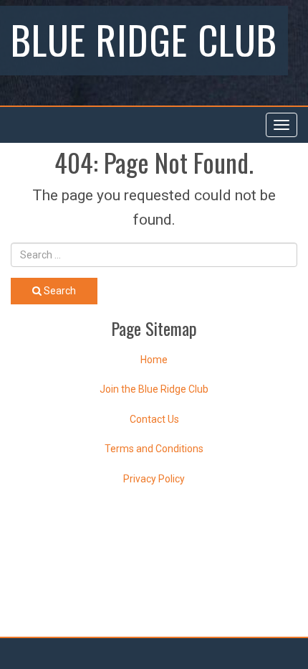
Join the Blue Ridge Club (154, 389)
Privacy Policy (154, 479)
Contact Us (154, 419)
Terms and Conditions (154, 448)
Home (154, 359)
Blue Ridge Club (144, 38)
